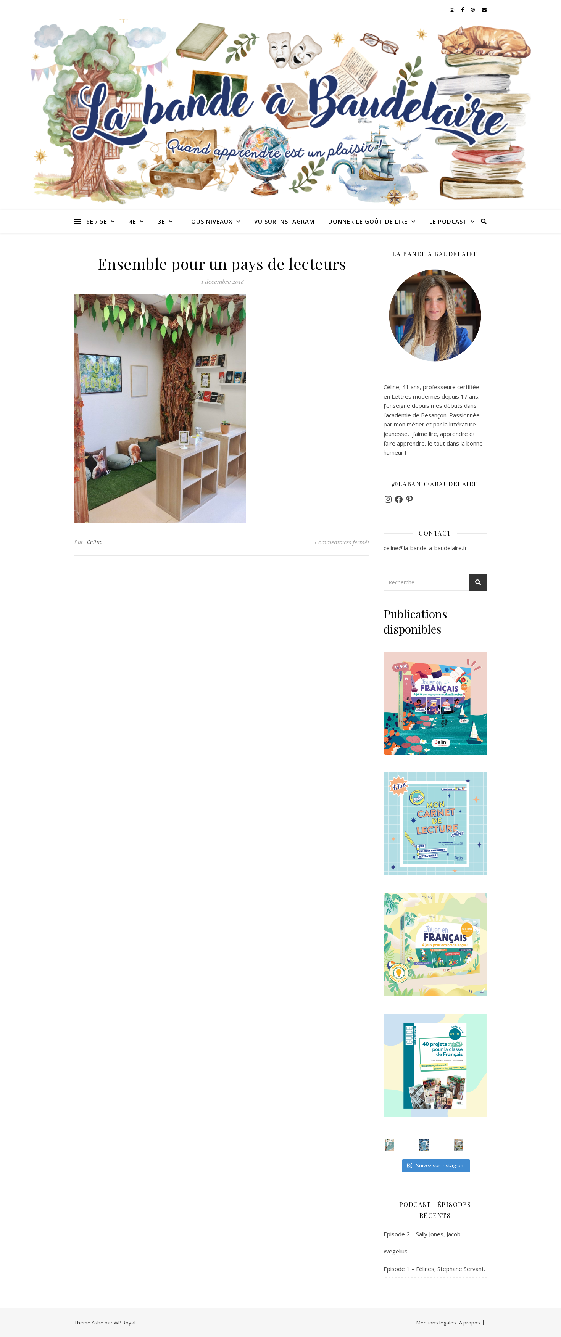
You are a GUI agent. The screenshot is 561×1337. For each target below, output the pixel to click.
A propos (469, 1322)
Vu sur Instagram (284, 221)
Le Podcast (448, 221)
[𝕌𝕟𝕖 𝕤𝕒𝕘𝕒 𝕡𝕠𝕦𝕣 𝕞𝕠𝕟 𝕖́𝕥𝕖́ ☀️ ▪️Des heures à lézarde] (389, 1145)
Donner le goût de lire (368, 221)
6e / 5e (96, 221)
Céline (95, 541)
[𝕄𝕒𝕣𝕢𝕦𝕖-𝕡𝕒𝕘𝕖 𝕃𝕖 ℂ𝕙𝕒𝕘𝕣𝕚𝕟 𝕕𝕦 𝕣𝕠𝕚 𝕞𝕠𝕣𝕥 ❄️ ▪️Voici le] (424, 1145)
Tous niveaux (209, 221)
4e (132, 221)
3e (161, 221)
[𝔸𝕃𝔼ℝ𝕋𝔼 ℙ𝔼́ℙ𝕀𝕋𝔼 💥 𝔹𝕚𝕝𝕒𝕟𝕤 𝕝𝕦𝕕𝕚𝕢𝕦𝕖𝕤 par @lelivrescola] (458, 1145)
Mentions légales (436, 1322)
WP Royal (124, 1322)
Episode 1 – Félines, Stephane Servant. (434, 1269)
